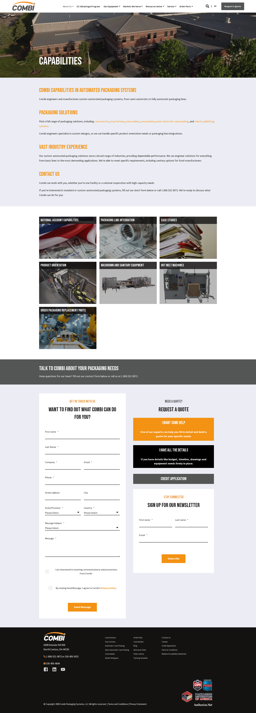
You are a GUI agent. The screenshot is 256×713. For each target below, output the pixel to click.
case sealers (132, 121)
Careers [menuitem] (165, 642)
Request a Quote (232, 6)
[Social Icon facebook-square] (47, 669)
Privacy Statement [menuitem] (138, 704)
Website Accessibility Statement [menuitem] (174, 654)
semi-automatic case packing (172, 121)
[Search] (208, 6)
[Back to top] (250, 707)
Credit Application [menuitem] (169, 646)
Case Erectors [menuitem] (110, 637)
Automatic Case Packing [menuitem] (115, 646)
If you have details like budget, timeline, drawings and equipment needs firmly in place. (173, 456)
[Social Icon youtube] (62, 669)
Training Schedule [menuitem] (140, 658)
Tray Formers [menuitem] (110, 642)
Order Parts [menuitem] (137, 637)
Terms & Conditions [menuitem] (169, 650)
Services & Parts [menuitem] (139, 650)
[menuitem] (118, 704)
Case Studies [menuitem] (138, 642)
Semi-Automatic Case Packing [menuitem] (117, 650)
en (215, 6)
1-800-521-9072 (54, 656)
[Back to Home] (24, 9)
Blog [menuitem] (135, 646)
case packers (148, 121)
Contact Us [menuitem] (166, 637)
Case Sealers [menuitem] (110, 654)
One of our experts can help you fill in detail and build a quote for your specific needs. (173, 429)
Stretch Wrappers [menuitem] (111, 658)
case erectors (102, 121)
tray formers (118, 121)
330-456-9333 (72, 656)
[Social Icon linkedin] (54, 669)
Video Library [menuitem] (138, 654)
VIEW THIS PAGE (67, 249)
